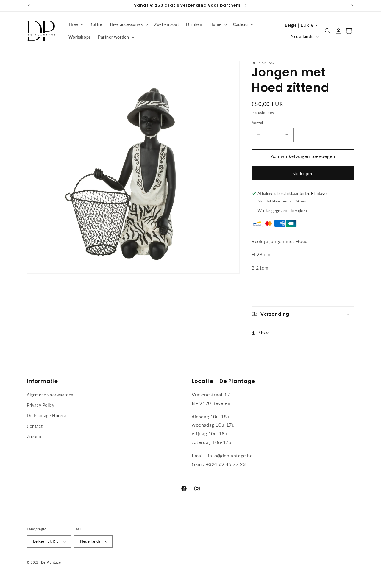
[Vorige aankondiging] (28, 5)
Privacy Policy (40, 405)
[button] (75, 24)
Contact (35, 426)
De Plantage (51, 562)
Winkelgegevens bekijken (282, 210)
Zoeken (34, 436)
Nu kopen (303, 173)
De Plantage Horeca (47, 415)
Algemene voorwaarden (50, 394)
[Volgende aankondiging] (352, 5)
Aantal (257, 122)
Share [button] (264, 332)
